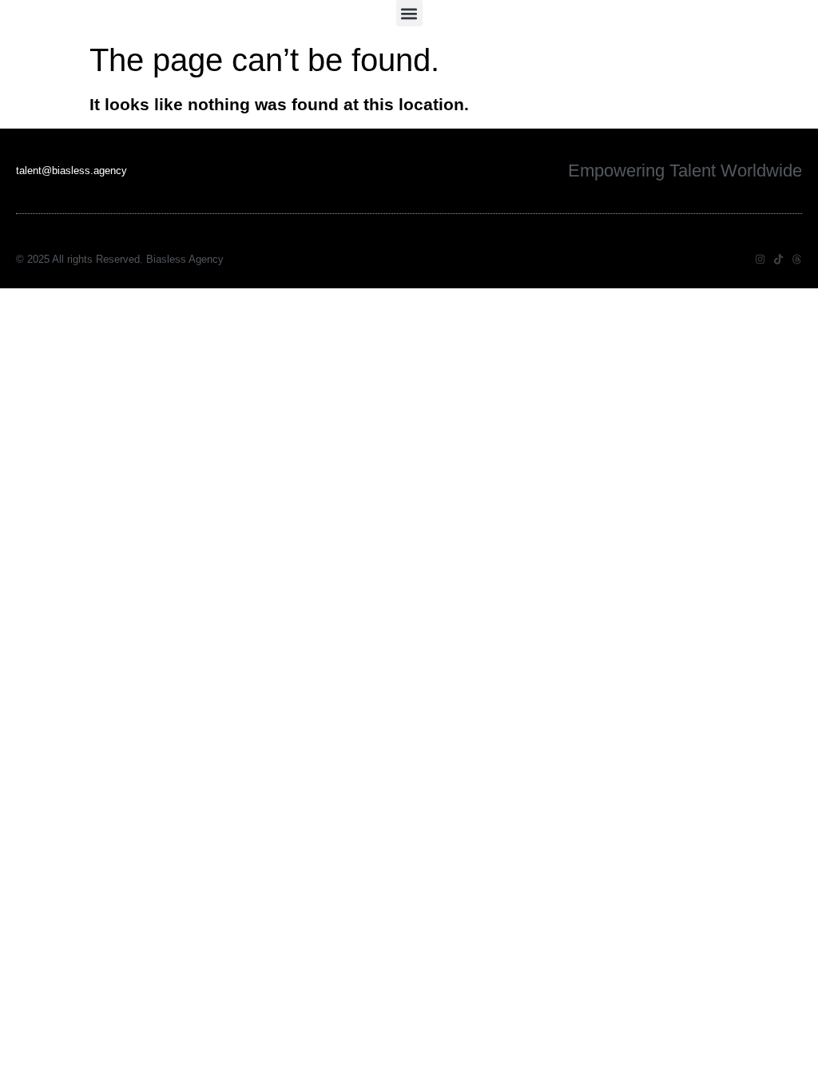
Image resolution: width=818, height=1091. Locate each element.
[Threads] (797, 259)
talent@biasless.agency (71, 171)
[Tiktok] (778, 259)
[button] (409, 13)
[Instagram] (760, 259)
